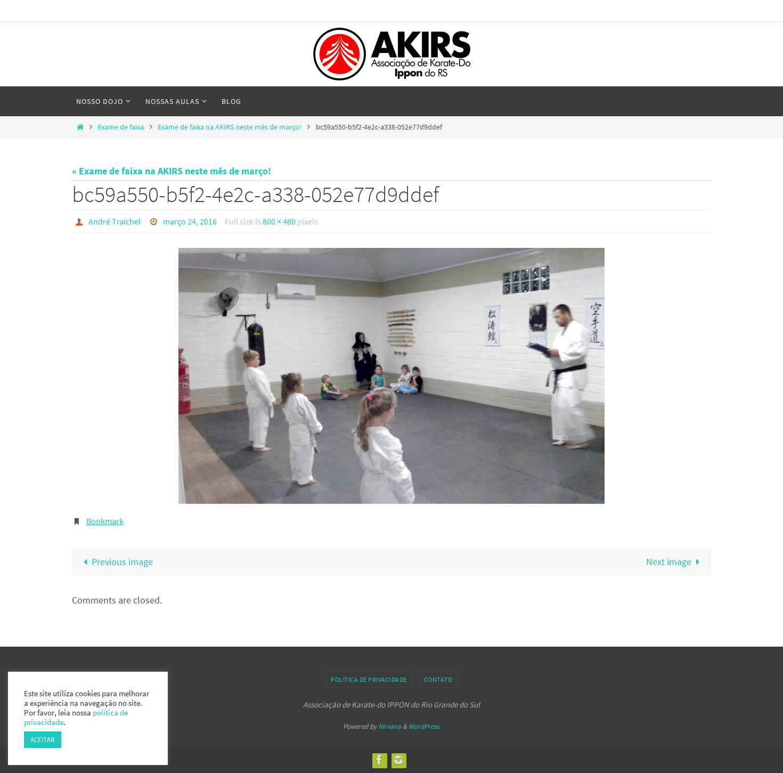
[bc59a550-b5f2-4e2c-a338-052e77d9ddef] (391, 376)
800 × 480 (279, 221)
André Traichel (114, 221)
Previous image (122, 561)
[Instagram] (398, 760)
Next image (668, 561)
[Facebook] (379, 760)
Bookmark (105, 521)
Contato (438, 679)
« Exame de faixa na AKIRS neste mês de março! (171, 171)
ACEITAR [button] (42, 739)
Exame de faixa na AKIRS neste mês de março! (229, 127)
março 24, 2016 (190, 221)
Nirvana (389, 726)
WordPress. (425, 726)
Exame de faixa (120, 127)
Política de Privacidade (369, 679)
